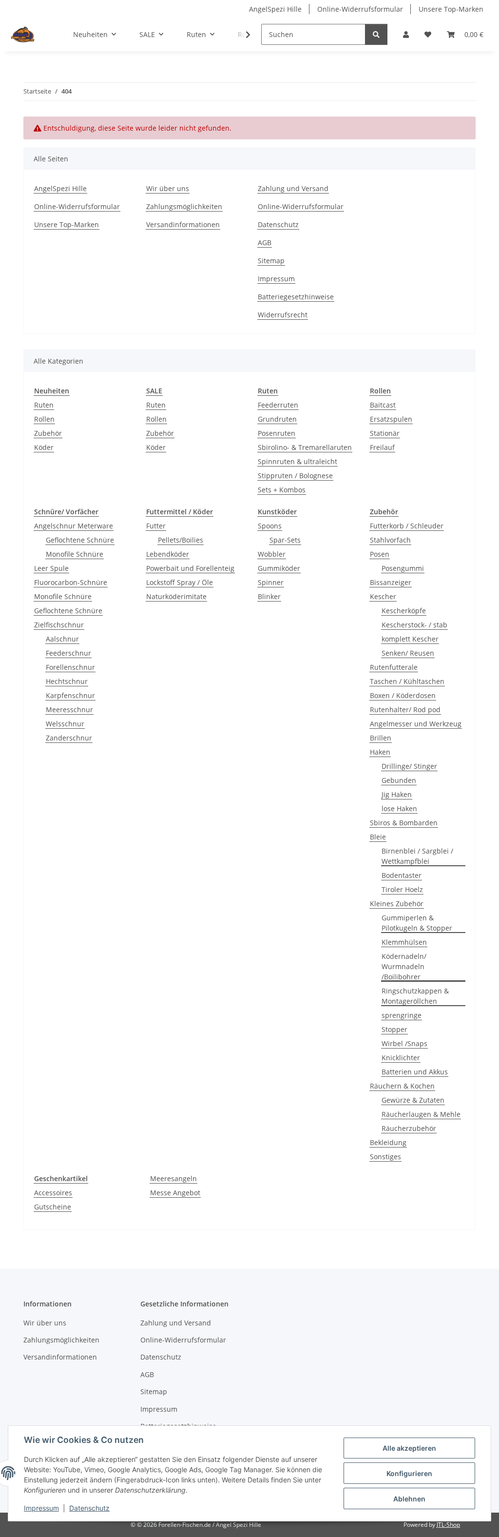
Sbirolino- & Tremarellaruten (305, 447)
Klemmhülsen (404, 942)
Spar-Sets (285, 540)
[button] (406, 34)
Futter (156, 525)
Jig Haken (397, 794)
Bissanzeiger (390, 582)
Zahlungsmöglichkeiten (184, 206)
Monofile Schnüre (74, 554)
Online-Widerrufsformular (360, 9)
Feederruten (278, 404)
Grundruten (277, 419)
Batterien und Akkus (415, 1071)
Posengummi (403, 568)
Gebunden (399, 780)
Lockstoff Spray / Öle (179, 582)
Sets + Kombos (282, 489)
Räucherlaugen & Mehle (421, 1114)
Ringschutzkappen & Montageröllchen (415, 996)
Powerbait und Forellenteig (190, 568)
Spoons (270, 525)
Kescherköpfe (404, 610)
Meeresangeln (173, 1178)
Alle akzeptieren (409, 1448)
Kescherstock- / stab (414, 624)
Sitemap (271, 260)
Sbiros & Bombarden (404, 822)
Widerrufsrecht (282, 314)
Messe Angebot (175, 1192)
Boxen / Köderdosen (403, 695)
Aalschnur (62, 638)
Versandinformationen (183, 224)
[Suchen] (376, 34)
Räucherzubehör (409, 1128)
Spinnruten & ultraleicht (297, 461)
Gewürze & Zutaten (413, 1100)
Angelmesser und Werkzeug (415, 723)
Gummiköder (279, 568)
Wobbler (272, 554)
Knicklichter (401, 1057)
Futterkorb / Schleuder (406, 525)
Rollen (44, 419)
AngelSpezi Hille (275, 9)
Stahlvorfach (390, 540)
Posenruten (276, 433)
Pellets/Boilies (180, 540)
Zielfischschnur (59, 624)
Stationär (385, 433)
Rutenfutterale (394, 667)
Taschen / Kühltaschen (407, 681)
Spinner (271, 582)
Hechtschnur (67, 681)
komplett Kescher (410, 638)
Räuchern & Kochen (402, 1085)
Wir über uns (167, 188)
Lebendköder (167, 554)
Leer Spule (51, 568)
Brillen (380, 737)
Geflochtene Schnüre (80, 540)
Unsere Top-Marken (451, 9)
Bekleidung (388, 1142)
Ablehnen (409, 1499)
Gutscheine (52, 1206)
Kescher (383, 596)
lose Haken (399, 808)
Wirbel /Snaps (404, 1043)
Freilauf (382, 447)
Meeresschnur (69, 709)
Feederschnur (68, 653)
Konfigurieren (409, 1473)
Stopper (394, 1029)
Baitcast (383, 404)
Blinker (269, 596)
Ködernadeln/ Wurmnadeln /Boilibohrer (404, 966)
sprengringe (402, 1015)
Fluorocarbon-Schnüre (70, 582)
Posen (379, 554)
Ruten (44, 404)
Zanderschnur (69, 737)
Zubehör (48, 433)
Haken (380, 752)
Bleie (378, 836)
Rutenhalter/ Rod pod (405, 709)
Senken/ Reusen (408, 653)
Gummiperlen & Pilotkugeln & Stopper (417, 923)
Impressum (41, 1508)
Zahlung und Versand (293, 188)
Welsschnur (65, 723)
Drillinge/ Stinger (409, 766)
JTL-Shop (448, 1524)
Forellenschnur (70, 667)
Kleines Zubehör (396, 903)
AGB (264, 242)
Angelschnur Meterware (73, 525)
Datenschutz (89, 1508)
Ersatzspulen (391, 419)
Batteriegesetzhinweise (296, 296)
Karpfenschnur (70, 695)
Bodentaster (402, 875)
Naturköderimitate (176, 596)
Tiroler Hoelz (402, 889)
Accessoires (53, 1192)
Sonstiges (385, 1156)
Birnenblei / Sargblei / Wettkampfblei (417, 856)
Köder (44, 447)
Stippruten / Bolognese (295, 475)
